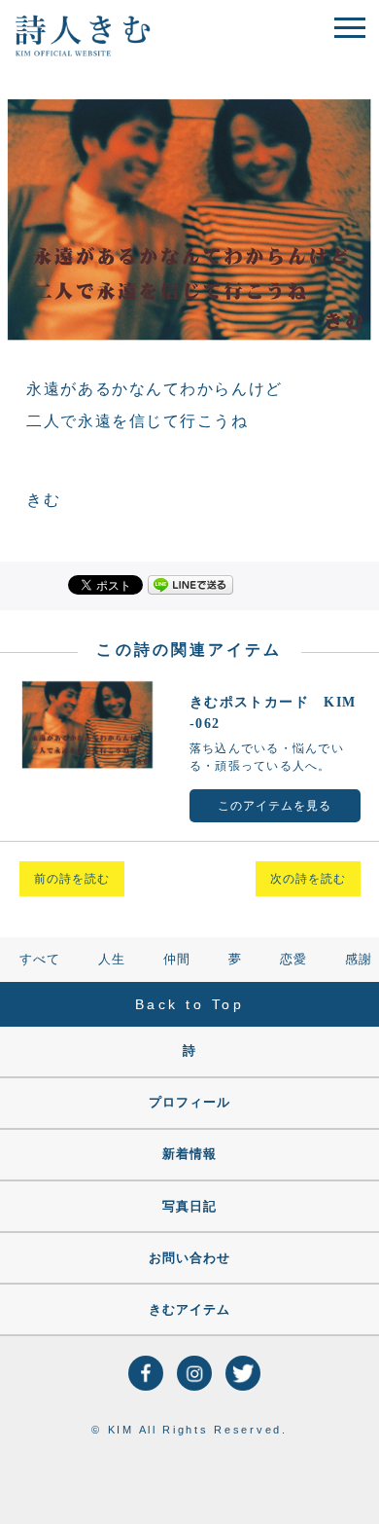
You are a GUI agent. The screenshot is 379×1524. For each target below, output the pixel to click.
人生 (111, 959)
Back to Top (190, 1004)
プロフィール (189, 1102)
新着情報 (189, 1153)
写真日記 (189, 1206)
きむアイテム (189, 1309)
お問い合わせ (189, 1258)
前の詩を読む (72, 879)
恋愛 (293, 959)
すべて (39, 959)
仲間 (176, 959)
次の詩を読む (308, 879)
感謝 (358, 959)
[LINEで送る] (190, 583)
